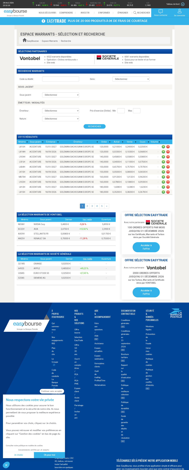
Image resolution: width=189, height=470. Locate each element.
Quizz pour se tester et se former (140, 59)
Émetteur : (24, 111)
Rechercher (94, 126)
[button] (6, 465)
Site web (51, 62)
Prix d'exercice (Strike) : (101, 111)
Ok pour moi (49, 455)
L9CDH (22, 182)
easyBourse (33, 41)
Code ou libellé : (27, 79)
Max (130, 111)
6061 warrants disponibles (137, 57)
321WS (21, 263)
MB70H (22, 177)
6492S (21, 268)
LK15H (22, 172)
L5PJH (22, 162)
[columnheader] (22, 141)
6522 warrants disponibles (59, 57)
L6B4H (22, 167)
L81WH (22, 152)
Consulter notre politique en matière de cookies (24, 445)
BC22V (21, 229)
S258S (21, 278)
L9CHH (22, 157)
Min (114, 111)
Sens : (93, 79)
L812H (22, 187)
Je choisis (18, 455)
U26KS (21, 273)
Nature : (23, 119)
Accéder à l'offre (146, 247)
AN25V (21, 238)
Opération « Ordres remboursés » (62, 59)
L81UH (22, 147)
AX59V (21, 234)
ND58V (21, 224)
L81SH (22, 192)
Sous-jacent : (26, 95)
